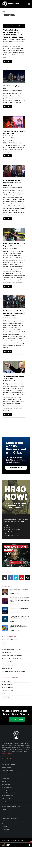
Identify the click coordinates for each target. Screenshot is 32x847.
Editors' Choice (13, 248)
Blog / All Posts (5, 832)
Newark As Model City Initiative (10, 665)
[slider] (22, 25)
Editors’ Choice (6, 829)
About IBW (4, 762)
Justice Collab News (7, 668)
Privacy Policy (5, 809)
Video (3, 646)
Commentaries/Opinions (15, 90)
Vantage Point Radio (18, 41)
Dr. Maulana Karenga (7, 687)
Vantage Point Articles (7, 804)
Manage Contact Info (7, 795)
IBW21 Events (5, 821)
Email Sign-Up (5, 790)
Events (3, 643)
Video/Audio (6, 43)
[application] (14, 26)
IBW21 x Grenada (6, 652)
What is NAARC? (8, 527)
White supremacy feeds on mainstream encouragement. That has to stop (14, 313)
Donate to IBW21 (6, 784)
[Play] (5, 26)
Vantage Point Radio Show (8, 801)
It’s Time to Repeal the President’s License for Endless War (12, 183)
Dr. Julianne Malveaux (7, 684)
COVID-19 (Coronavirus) (15, 39)
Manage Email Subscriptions (9, 793)
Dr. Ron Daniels (6, 681)
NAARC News (7, 533)
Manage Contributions (7, 787)
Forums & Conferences (10, 531)
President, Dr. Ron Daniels (8, 764)
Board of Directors (6, 767)
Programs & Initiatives (7, 770)
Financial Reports (6, 773)
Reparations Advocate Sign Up (11, 535)
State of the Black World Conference (11, 662)
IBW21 (6, 39)
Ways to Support (16, 719)
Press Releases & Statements (9, 639)
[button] (29, 4)
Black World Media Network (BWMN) (11, 649)
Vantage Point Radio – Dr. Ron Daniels (11, 658)
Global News (5, 823)
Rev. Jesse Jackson (6, 694)
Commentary (5, 826)
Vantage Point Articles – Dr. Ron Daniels (12, 655)
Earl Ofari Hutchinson (7, 690)
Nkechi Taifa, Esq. (9, 136)
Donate (6, 525)
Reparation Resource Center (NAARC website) (13, 671)
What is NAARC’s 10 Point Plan (12, 529)
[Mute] (19, 26)
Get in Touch (5, 781)
